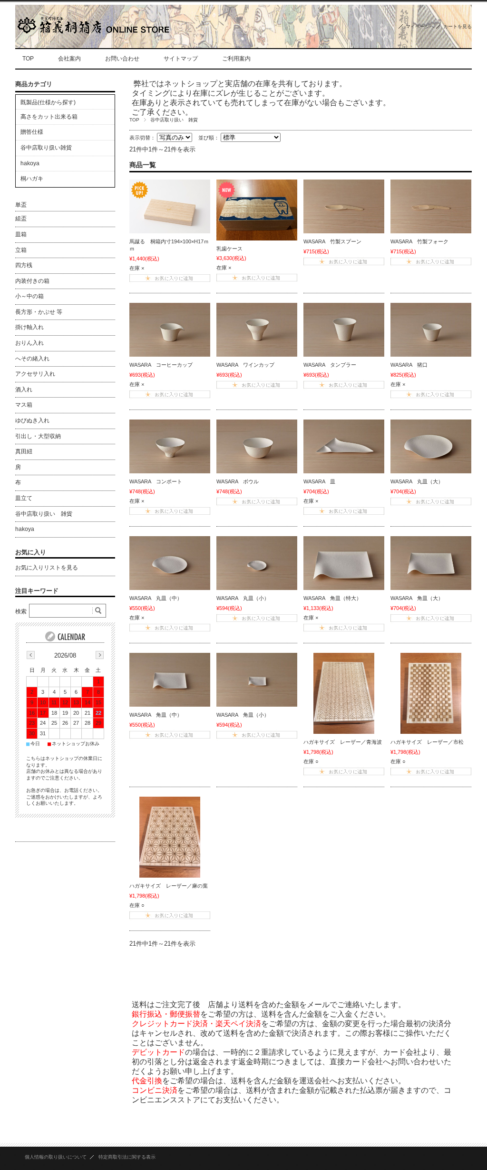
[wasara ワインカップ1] (256, 330)
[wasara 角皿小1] (256, 680)
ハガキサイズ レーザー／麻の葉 (168, 886)
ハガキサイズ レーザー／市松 (427, 742)
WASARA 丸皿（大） (416, 481)
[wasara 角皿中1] (169, 680)
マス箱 (23, 404)
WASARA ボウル (237, 481)
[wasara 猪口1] (430, 330)
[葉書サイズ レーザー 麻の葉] (169, 837)
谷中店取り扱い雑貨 (46, 147)
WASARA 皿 (319, 481)
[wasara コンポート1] (169, 446)
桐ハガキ (31, 178)
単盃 (21, 204)
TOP (28, 58)
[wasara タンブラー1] (343, 330)
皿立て (23, 498)
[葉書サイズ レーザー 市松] (430, 693)
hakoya (29, 163)
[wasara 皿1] (343, 446)
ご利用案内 (236, 58)
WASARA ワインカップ (245, 365)
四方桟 (23, 265)
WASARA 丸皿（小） (242, 598)
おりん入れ (29, 343)
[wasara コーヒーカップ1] (169, 330)
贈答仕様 (31, 132)
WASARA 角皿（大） (416, 598)
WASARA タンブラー (329, 365)
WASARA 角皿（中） (155, 715)
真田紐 (23, 451)
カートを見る (457, 26)
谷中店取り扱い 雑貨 (43, 513)
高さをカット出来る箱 (49, 116)
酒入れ (23, 389)
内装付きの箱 (32, 281)
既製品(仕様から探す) (48, 102)
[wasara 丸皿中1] (169, 563)
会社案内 (69, 58)
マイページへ (420, 26)
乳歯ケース (229, 248)
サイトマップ (181, 58)
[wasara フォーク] (430, 206)
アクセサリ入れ (35, 373)
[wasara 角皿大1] (430, 563)
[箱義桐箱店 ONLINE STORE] (92, 31)
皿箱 (21, 234)
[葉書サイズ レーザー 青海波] (343, 693)
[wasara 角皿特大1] (343, 563)
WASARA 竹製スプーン (332, 241)
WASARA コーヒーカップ (161, 365)
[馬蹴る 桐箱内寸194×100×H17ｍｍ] (169, 206)
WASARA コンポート (155, 481)
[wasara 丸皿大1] (430, 446)
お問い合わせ (122, 58)
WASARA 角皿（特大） (332, 598)
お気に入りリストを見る (46, 567)
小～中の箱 (29, 296)
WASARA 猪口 (409, 365)
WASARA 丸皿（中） (155, 598)
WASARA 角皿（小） (242, 715)
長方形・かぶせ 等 (38, 312)
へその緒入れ (32, 358)
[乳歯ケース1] (256, 210)
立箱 (21, 250)
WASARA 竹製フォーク (419, 241)
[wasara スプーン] (343, 206)
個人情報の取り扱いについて (56, 1157)
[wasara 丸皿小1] (256, 563)
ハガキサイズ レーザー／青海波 (342, 742)
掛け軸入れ (29, 327)
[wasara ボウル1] (256, 446)
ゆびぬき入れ (32, 420)
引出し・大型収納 (38, 436)
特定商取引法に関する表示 (127, 1157)
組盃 (21, 218)
